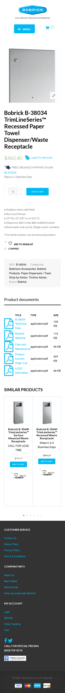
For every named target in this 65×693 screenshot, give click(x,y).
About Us (9, 575)
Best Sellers (10, 581)
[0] (48, 29)
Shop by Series (18, 277)
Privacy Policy (12, 550)
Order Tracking (12, 624)
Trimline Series (37, 277)
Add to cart (37, 191)
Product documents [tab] (21, 299)
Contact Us (10, 538)
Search (45, 8)
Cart (6, 630)
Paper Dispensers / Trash (36, 273)
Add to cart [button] (18, 464)
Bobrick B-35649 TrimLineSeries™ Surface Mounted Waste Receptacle (18, 435)
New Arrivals (11, 587)
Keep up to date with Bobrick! (20, 593)
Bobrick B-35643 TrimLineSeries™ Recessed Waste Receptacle (46, 433)
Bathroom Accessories (22, 269)
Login (7, 612)
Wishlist (8, 618)
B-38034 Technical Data (20, 323)
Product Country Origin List (21, 358)
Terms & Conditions (15, 556)
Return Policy (11, 544)
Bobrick (22, 282)
